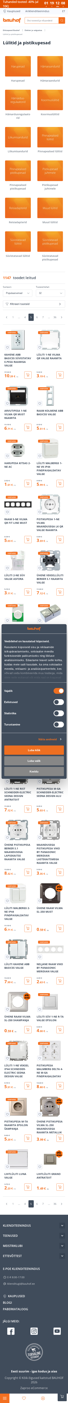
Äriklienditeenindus (37, 11)
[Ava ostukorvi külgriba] (62, 1396)
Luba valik (34, 760)
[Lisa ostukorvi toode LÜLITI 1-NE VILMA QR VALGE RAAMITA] (60, 375)
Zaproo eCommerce (34, 1388)
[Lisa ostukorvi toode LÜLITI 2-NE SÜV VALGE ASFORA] (28, 592)
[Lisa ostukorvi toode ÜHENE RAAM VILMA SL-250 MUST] (60, 928)
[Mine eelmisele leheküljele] (6, 317)
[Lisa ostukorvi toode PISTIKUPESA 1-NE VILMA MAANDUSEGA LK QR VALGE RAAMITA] (60, 539)
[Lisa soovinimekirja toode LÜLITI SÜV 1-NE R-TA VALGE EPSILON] (39, 1009)
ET (63, 11)
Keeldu (34, 771)
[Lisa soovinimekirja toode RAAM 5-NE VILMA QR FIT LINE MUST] (7, 512)
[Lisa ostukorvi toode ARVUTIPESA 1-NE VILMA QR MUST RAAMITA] (28, 427)
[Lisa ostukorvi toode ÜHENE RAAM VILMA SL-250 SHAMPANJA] (28, 1029)
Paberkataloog (15, 1309)
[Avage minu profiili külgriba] (43, 1398)
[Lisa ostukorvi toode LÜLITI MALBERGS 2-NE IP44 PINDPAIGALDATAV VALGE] (28, 928)
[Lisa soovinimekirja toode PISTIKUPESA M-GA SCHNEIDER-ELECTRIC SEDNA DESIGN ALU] (39, 781)
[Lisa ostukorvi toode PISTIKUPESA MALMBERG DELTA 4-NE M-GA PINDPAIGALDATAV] (60, 1085)
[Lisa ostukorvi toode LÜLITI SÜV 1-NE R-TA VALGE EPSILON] (60, 1029)
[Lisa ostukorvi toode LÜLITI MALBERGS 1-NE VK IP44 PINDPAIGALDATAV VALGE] (60, 483)
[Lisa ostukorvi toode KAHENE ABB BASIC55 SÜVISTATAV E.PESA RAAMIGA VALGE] (28, 375)
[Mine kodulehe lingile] (12, 20)
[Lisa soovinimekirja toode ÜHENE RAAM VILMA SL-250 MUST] (39, 900)
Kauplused (13, 11)
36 (54, 317)
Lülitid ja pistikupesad (12, 34)
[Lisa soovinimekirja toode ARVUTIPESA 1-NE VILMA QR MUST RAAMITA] (7, 403)
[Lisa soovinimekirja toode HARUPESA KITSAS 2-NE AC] (7, 456)
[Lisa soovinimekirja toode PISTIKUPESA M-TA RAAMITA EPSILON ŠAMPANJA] (7, 1114)
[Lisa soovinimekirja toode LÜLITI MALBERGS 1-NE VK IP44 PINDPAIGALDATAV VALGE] (39, 456)
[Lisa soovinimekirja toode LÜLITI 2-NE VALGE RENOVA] (7, 620)
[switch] (58, 702)
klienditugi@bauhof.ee (21, 1283)
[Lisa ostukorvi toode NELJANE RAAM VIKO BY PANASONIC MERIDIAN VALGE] (60, 980)
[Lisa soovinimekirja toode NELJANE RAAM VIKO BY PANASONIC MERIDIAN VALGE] (39, 957)
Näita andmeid (47, 739)
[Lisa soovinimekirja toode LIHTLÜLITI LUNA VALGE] (7, 1166)
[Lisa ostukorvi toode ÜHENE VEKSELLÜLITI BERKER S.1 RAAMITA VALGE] (60, 592)
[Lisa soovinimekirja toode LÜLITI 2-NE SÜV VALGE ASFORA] (7, 568)
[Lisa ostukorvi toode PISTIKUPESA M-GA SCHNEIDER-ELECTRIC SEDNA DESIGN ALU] (60, 809)
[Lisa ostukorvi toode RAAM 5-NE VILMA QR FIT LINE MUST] (28, 539)
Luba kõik (34, 750)
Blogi (7, 1303)
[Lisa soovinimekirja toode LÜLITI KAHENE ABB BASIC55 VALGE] (7, 957)
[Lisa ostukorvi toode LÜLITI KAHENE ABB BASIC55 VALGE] (28, 980)
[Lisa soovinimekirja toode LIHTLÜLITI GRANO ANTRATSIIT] (39, 1166)
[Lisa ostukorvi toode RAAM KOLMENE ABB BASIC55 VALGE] (60, 427)
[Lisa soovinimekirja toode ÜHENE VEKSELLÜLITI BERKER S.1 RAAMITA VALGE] (39, 568)
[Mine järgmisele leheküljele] (61, 317)
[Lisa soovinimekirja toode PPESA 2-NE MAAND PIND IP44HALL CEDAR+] (39, 620)
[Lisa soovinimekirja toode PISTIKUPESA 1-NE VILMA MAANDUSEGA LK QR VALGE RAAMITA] (39, 512)
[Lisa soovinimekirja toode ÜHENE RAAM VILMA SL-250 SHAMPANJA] (7, 1009)
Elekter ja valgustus (34, 30)
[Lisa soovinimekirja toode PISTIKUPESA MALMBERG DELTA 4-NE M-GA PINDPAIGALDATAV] (39, 1058)
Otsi (62, 20)
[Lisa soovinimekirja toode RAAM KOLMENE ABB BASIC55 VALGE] (39, 403)
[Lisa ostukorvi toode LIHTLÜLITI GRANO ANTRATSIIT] (60, 1187)
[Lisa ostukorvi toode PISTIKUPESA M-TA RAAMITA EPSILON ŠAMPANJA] (28, 1138)
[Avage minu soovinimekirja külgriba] (24, 1398)
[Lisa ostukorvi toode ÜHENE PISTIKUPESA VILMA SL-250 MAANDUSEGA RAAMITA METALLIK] (60, 1138)
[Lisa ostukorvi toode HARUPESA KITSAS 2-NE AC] (28, 483)
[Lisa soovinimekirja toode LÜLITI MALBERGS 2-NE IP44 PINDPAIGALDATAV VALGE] (7, 900)
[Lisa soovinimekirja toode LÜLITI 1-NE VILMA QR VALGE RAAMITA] (39, 347)
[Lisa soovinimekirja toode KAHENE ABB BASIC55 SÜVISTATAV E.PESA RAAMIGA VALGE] (7, 347)
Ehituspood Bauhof (11, 30)
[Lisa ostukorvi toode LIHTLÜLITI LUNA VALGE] (28, 1187)
